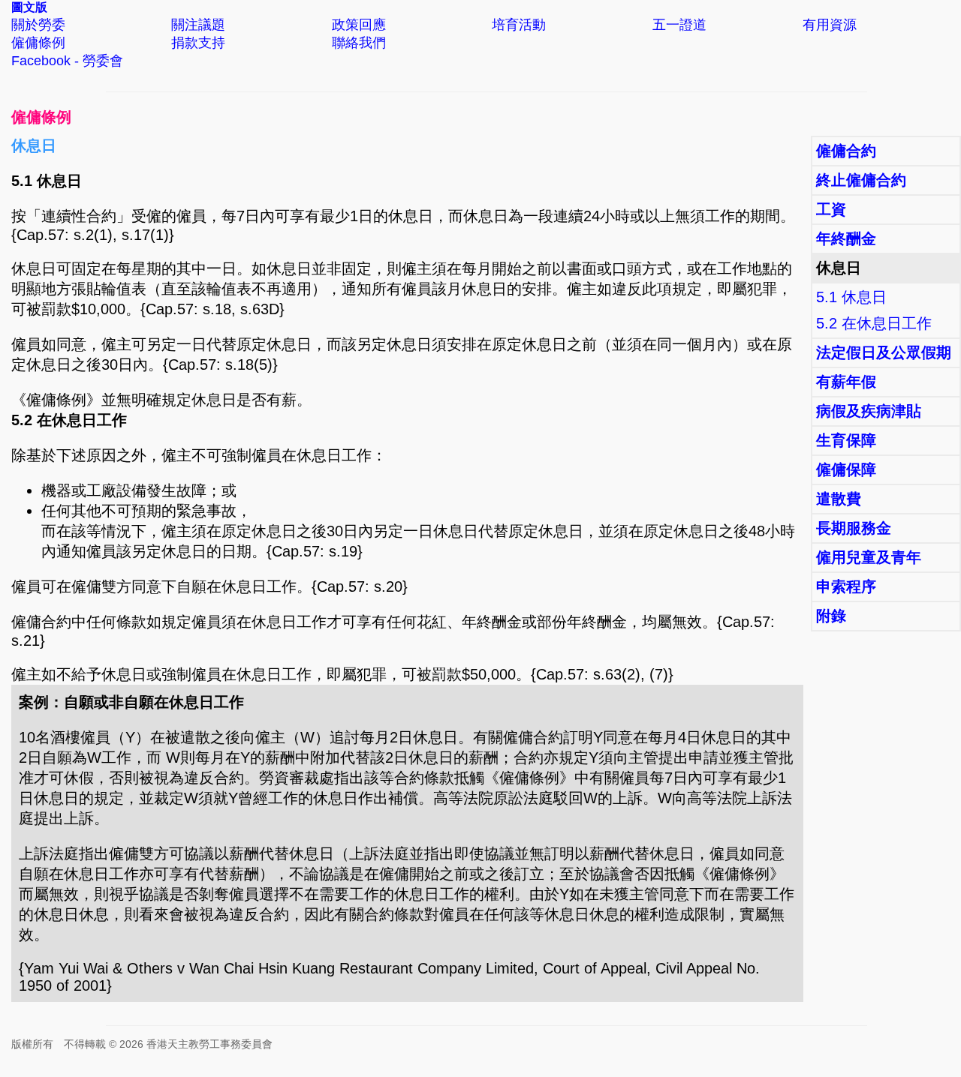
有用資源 (830, 24)
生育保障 (846, 440)
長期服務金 (853, 528)
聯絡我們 (359, 42)
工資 (831, 209)
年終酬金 (846, 238)
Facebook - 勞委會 (67, 60)
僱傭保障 (846, 469)
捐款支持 (198, 42)
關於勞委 (38, 24)
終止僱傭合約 (861, 180)
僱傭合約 (846, 150)
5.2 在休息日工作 (874, 323)
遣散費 (838, 498)
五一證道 (679, 24)
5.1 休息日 (851, 297)
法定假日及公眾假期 (883, 352)
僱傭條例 (38, 42)
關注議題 (198, 24)
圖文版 (29, 7)
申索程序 (846, 586)
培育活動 (519, 24)
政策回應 (359, 24)
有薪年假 (846, 382)
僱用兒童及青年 (868, 557)
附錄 (831, 616)
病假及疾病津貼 (868, 411)
